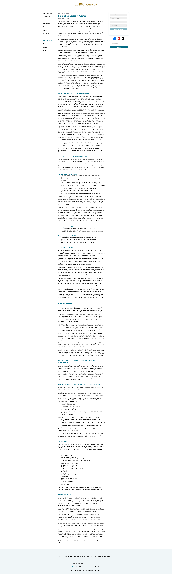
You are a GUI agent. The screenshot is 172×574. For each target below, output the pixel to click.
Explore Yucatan (47, 37)
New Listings (46, 23)
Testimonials (46, 16)
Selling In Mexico (47, 43)
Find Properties (47, 26)
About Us (45, 30)
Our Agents (46, 33)
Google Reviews (47, 13)
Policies (45, 47)
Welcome (45, 20)
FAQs (44, 50)
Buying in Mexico (47, 40)
